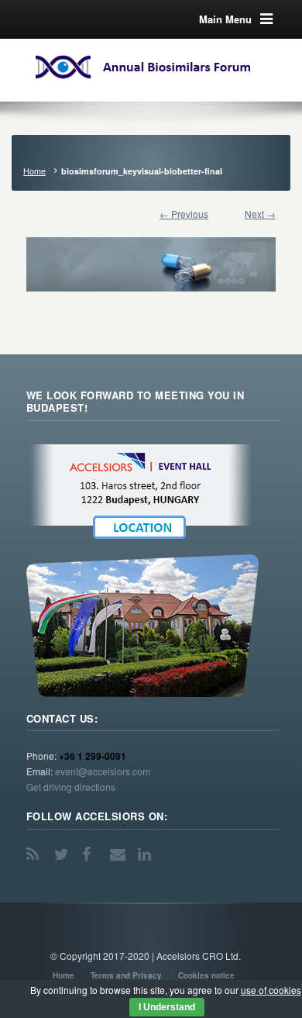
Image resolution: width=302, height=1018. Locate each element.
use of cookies (271, 989)
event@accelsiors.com (102, 771)
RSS (35, 854)
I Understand (167, 1007)
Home (34, 171)
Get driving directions (70, 786)
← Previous (184, 213)
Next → (260, 213)
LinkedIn (147, 854)
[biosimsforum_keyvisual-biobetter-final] (151, 257)
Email (119, 854)
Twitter (63, 854)
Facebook (91, 854)
